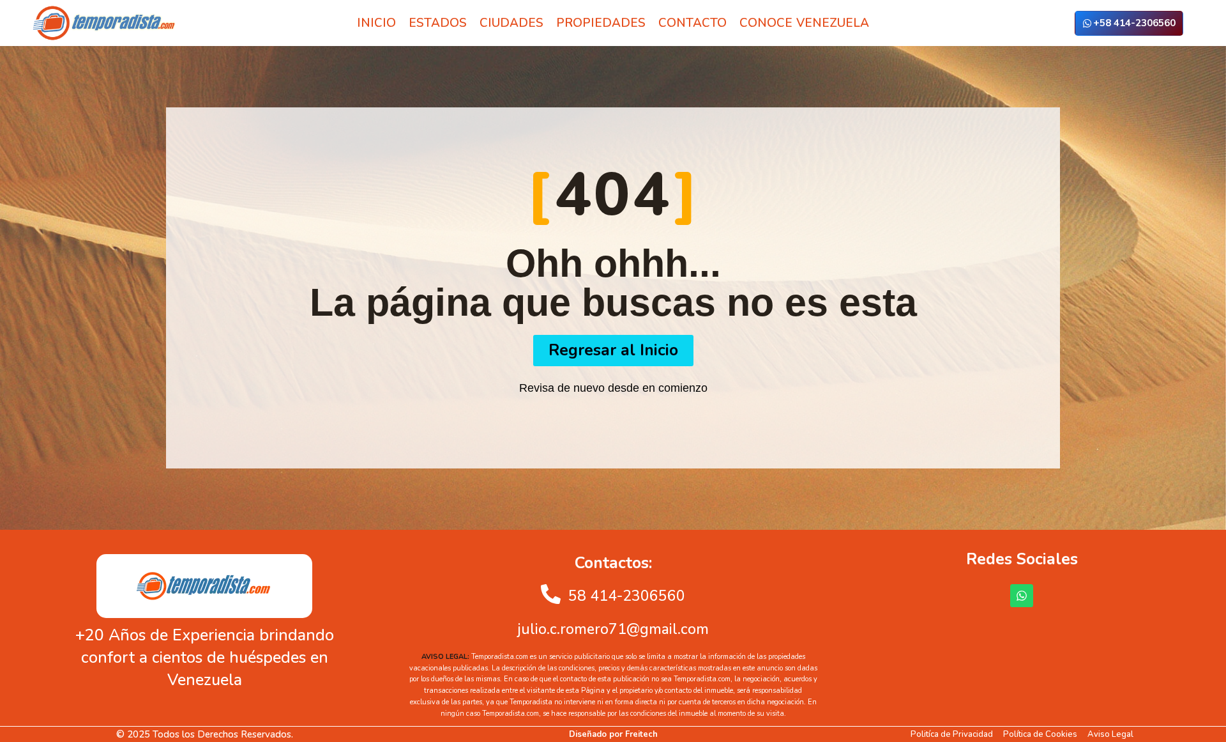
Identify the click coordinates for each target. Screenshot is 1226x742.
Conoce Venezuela (804, 23)
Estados (438, 23)
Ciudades (511, 23)
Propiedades (601, 23)
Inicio (376, 23)
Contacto (692, 23)
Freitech (641, 734)
